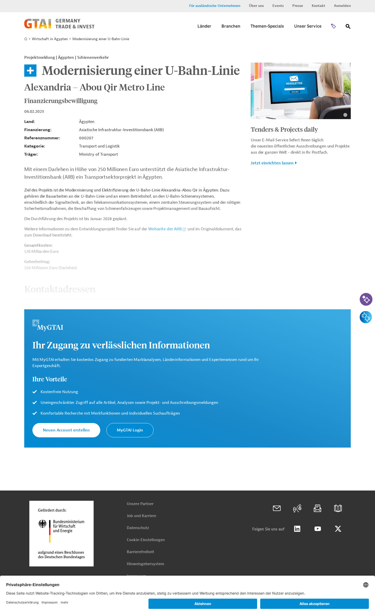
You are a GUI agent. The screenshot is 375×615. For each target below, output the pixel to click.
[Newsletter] (317, 508)
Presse (297, 6)
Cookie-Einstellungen (146, 540)
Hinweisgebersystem (145, 564)
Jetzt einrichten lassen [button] (272, 163)
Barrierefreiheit (140, 552)
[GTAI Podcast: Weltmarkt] (297, 508)
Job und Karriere (141, 516)
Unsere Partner (140, 504)
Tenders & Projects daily (284, 129)
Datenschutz (138, 528)
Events (278, 6)
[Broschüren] (338, 508)
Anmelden (342, 6)
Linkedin (297, 529)
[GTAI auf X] (338, 529)
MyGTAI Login (130, 430)
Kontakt (318, 6)
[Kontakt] (276, 508)
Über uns (256, 6)
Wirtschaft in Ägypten (50, 39)
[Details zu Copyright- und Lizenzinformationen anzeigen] (345, 115)
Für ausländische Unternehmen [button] (214, 6)
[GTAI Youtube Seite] (317, 529)
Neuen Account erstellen (66, 430)
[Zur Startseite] (59, 27)
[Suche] (348, 27)
